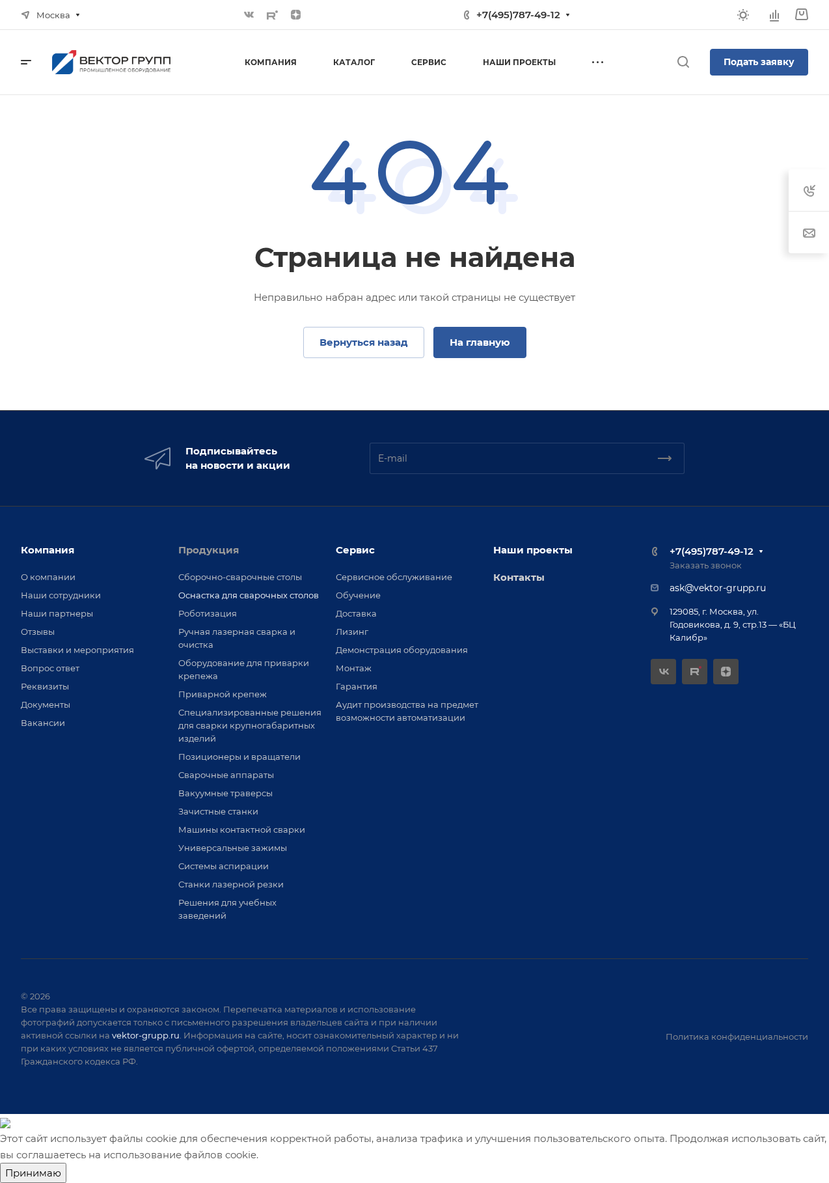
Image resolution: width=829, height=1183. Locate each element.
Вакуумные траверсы (225, 793)
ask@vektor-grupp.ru (718, 588)
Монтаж (354, 668)
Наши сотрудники (61, 595)
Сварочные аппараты (226, 775)
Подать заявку (759, 62)
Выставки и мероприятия (77, 650)
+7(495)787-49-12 (518, 14)
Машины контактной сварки (241, 829)
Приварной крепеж (222, 694)
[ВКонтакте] (248, 14)
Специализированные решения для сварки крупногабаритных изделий (249, 725)
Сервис (355, 550)
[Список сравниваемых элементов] (774, 14)
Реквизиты (45, 686)
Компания (47, 550)
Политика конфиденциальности (737, 1036)
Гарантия (356, 686)
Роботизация (207, 613)
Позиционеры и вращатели (239, 756)
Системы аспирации (223, 866)
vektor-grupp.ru (146, 1035)
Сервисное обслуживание (394, 577)
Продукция (208, 550)
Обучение (358, 595)
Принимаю (33, 1173)
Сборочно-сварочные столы (240, 577)
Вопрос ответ (50, 668)
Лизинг (352, 631)
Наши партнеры (57, 613)
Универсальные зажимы (232, 847)
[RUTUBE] (272, 14)
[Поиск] (683, 62)
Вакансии (43, 722)
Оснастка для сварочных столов (248, 595)
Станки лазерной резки (231, 884)
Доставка (356, 613)
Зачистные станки (218, 811)
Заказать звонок (706, 565)
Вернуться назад (363, 342)
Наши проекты (533, 550)
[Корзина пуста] (801, 14)
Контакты (519, 577)
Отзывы (38, 631)
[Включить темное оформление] (743, 15)
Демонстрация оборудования (402, 650)
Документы (45, 704)
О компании (48, 577)
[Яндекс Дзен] (295, 14)
